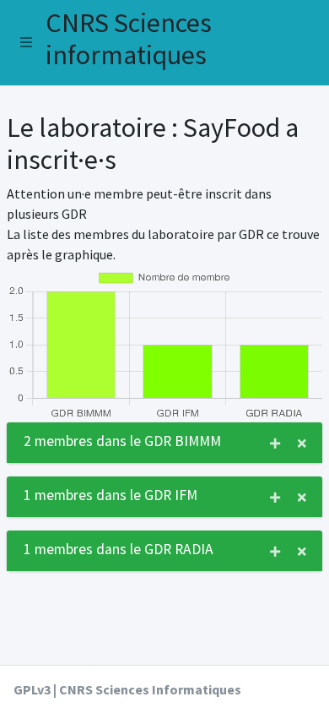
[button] (26, 42)
